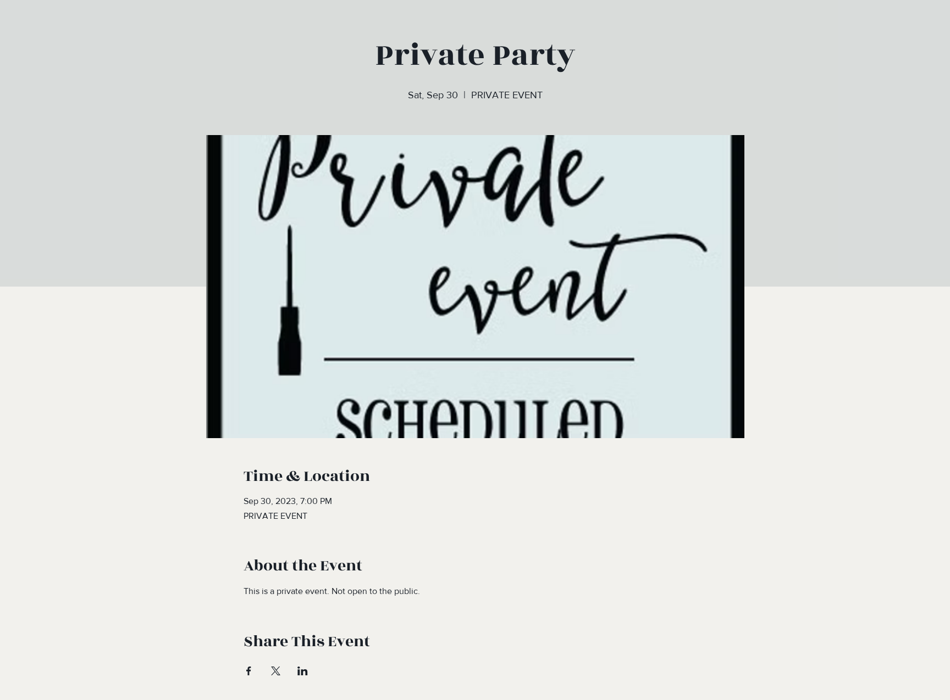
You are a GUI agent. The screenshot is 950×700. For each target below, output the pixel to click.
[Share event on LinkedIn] (302, 671)
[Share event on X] (275, 671)
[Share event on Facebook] (249, 671)
